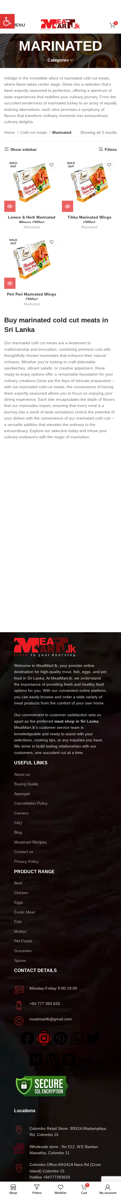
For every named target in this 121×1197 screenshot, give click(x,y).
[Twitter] (94, 1038)
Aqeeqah (22, 793)
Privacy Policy (26, 861)
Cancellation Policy (31, 803)
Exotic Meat (24, 912)
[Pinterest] (60, 1038)
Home (10, 132)
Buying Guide (26, 784)
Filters (111, 149)
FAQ (18, 823)
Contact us (23, 851)
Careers (21, 813)
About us (22, 774)
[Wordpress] (52, 1060)
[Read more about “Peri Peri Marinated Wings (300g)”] (9, 283)
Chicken (21, 893)
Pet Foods (23, 941)
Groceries (23, 950)
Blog (18, 832)
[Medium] (36, 1060)
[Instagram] (44, 1038)
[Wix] (86, 1060)
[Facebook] (27, 1038)
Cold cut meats (34, 132)
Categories (58, 60)
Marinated (32, 227)
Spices (20, 960)
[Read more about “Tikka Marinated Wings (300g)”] (67, 206)
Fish (18, 921)
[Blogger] (69, 1060)
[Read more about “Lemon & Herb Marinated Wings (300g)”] (9, 206)
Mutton (20, 931)
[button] (7, 21)
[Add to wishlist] (51, 165)
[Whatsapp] (77, 1038)
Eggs (18, 902)
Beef (18, 883)
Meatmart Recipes (30, 842)
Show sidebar (23, 149)
